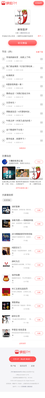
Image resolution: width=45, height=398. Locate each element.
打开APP (39, 3)
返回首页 (23, 366)
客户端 (13, 366)
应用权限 (23, 386)
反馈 (32, 366)
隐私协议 (29, 386)
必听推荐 (22, 343)
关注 (38, 162)
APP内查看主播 (21, 188)
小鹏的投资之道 (24, 33)
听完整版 (22, 42)
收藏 (38, 210)
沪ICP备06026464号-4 (17, 371)
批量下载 (39, 52)
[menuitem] (40, 36)
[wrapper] (22, 199)
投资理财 (7, 200)
